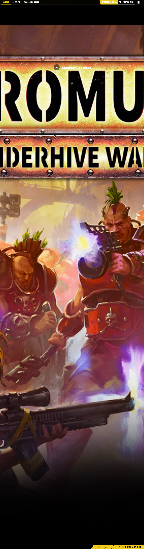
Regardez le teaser (76, 68)
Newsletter (133, 547)
